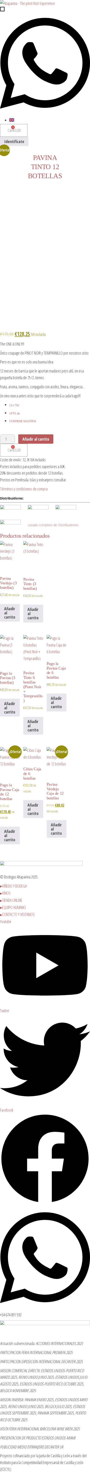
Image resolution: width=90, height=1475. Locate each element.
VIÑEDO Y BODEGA (14, 886)
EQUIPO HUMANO (14, 907)
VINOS (6, 893)
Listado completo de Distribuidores (53, 525)
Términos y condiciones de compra (24, 489)
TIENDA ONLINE (12, 900)
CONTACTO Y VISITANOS (18, 914)
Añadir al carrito (35, 439)
